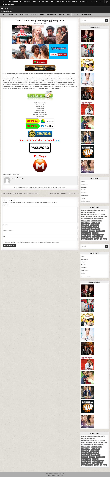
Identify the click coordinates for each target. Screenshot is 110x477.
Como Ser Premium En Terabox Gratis (19, 1)
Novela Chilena (85, 225)
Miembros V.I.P (84, 1)
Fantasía (102, 214)
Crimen (20, 187)
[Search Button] (107, 2)
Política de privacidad (96, 1)
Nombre (5, 225)
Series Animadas (51, 14)
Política (89, 233)
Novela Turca (85, 231)
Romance (60, 187)
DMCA (34, 1)
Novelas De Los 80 (86, 229)
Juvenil (99, 216)
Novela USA (92, 231)
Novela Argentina (86, 223)
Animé (68, 14)
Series (42, 14)
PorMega (20, 178)
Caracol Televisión (100, 210)
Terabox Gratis (24, 14)
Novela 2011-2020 (86, 220)
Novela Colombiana (94, 225)
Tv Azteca (84, 239)
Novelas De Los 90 (96, 229)
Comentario (6, 205)
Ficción (83, 216)
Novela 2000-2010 (39, 187)
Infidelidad (28, 187)
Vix (101, 239)
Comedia (83, 212)
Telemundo (94, 237)
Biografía (92, 210)
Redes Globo (95, 235)
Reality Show (84, 195)
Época (104, 239)
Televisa (101, 237)
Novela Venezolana (100, 231)
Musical (105, 216)
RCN (93, 233)
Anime (83, 181)
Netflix (91, 218)
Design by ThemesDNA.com (55, 475)
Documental (84, 184)
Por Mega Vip (7, 8)
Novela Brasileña (95, 223)
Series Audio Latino (86, 237)
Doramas (61, 14)
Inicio (4, 1)
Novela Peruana (94, 227)
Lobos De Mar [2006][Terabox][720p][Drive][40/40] (40, 20)
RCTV (97, 233)
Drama (23, 187)
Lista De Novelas (86, 14)
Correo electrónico (8, 230)
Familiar (97, 214)
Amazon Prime (85, 210)
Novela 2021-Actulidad (96, 220)
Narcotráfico (85, 218)
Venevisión (90, 239)
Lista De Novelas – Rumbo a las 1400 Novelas (64, 1)
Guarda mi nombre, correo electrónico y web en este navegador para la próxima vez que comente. (32, 242)
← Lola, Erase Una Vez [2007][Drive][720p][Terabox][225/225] (19, 193)
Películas (75, 14)
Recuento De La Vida (52, 187)
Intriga (33, 187)
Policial (46, 187)
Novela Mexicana (85, 227)
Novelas (33, 14)
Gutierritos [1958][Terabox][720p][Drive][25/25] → (64, 193)
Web (4, 236)
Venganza (64, 187)
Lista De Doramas (44, 1)
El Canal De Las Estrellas (87, 214)
